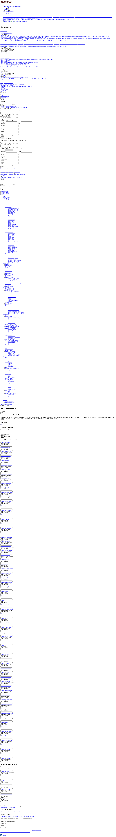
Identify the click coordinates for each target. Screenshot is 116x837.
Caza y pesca (11, 44)
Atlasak (6, 306)
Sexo (29, 44)
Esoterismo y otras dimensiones (79, 44)
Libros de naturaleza (103, 14)
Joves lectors (7, 285)
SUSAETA (4, 114)
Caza (1, 79)
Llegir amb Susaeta (9, 277)
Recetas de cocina (6, 17)
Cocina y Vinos (64, 44)
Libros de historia (33, 17)
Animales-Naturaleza (4, 44)
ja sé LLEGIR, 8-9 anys (12, 280)
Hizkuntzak (7, 305)
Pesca (3, 79)
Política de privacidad (4, 832)
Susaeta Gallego (6, 314)
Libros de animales (96, 14)
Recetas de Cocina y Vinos (10, 324)
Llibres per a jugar (8, 265)
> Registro (32, 816)
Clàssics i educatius (9, 267)
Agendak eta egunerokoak (13, 300)
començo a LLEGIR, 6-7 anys (13, 279)
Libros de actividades (45, 16)
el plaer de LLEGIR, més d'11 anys (14, 282)
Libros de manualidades (12, 247)
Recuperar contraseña (4, 106)
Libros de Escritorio (4, 45)
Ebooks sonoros (35, 59)
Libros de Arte (13, 84)
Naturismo (2, 82)
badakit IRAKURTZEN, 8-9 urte (14, 311)
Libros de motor (98, 17)
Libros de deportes (58, 17)
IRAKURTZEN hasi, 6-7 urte (13, 310)
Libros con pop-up (82, 14)
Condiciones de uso (13, 832)
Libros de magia (89, 14)
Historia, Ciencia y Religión (49, 44)
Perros (1, 78)
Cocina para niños (28, 16)
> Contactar (20, 811)
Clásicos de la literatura (4, 52)
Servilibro (4, 835)
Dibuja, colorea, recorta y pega (9, 14)
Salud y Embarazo (8, 344)
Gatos (33, 78)
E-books (4, 13)
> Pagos (9, 816)
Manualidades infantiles (36, 16)
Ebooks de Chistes (41, 59)
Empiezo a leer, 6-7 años (5, 66)
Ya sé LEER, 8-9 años (28, 19)
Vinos (4, 85)
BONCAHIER (16, 114)
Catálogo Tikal (22, 174)
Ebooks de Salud (3, 65)
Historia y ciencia (3, 84)
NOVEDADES (3, 202)
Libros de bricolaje (11, 18)
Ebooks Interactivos (28, 59)
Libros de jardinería (105, 17)
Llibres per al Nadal (9, 274)
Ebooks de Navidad (49, 59)
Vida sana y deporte (17, 44)
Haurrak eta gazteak (9, 290)
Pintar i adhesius (8, 271)
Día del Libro (3, 177)
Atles (6, 276)
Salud (5, 82)
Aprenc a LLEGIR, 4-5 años (13, 278)
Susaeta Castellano (6, 204)
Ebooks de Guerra (22, 64)
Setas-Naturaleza (25, 78)
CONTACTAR (3, 90)
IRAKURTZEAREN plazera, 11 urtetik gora (16, 313)
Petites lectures (8, 275)
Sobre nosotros (3, 87)
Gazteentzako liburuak (9, 289)
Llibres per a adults (9, 286)
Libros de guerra (51, 17)
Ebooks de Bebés (13, 55)
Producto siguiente (4, 803)
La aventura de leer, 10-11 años (23, 66)
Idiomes (6, 269)
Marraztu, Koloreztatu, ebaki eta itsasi (15, 296)
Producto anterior (3, 802)
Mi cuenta (2, 91)
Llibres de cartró (8, 272)
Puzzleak (9, 298)
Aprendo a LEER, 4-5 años (8, 19)
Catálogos (10, 404)
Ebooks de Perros (11, 62)
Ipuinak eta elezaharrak (12, 292)
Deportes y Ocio (8, 335)
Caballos (30, 78)
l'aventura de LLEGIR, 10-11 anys (14, 281)
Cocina (1, 85)
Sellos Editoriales (6, 20)
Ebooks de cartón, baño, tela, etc (18, 59)
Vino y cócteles (13, 17)
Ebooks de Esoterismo (25, 63)
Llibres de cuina (8, 273)
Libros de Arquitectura (20, 84)
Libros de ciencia (26, 17)
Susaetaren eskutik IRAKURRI (11, 307)
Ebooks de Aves (18, 62)
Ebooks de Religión (15, 64)
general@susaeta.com (36, 830)
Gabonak (7, 302)
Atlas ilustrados (11, 11)
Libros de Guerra (70, 44)
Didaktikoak (7, 304)
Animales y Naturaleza (19, 18)
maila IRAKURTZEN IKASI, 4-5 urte (15, 309)
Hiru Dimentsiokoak (12, 297)
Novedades (2, 174)
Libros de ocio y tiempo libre (74, 17)
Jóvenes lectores (6, 9)
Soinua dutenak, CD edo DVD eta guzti (15, 294)
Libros (4, 5)
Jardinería (6, 83)
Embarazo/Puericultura (15, 82)
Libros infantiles (10, 42)
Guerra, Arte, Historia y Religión (11, 340)
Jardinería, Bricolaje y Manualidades (37, 44)
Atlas (1, 55)
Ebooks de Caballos (25, 62)
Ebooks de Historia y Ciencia (6, 64)
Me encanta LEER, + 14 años (63, 19)
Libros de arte (39, 17)
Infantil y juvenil (8, 316)
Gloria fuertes (5, 11)
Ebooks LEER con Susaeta (10, 351)
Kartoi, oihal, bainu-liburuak (13, 291)
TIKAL (9, 114)
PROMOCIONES (4, 404)
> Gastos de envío (3, 816)
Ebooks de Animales (4, 62)
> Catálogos (15, 811)
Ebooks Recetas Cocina (5, 60)
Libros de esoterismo (83, 17)
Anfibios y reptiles (14, 78)
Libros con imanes (75, 14)
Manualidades (10, 83)
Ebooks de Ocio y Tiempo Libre (14, 63)
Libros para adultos (23, 42)
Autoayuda (9, 82)
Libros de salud (27, 18)
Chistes (65, 14)
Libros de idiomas (10, 16)
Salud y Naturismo (24, 44)
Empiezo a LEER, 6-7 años (18, 19)
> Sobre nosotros (3, 811)
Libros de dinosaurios (12, 224)
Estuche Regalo (58, 44)
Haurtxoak (10, 301)
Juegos (13, 80)
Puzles (71, 14)
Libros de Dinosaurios (46, 78)
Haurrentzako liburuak (9, 288)
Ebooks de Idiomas (6, 55)
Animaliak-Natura (8, 303)
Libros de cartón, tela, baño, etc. (31, 14)
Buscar (2, 137)
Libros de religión (45, 17)
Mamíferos (20, 78)
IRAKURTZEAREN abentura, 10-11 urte (16, 312)
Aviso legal (19, 832)
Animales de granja (38, 78)
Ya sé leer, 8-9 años (13, 66)
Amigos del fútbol (19, 177)
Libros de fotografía (91, 17)
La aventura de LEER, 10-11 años (38, 19)
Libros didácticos (40, 14)
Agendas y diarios (60, 14)
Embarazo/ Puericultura (11, 65)
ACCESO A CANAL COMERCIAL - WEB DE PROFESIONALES (13, 107)
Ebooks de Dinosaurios (33, 62)
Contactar (2, 169)
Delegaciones (3, 88)
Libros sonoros (54, 14)
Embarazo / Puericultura (34, 18)
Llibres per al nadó (8, 264)
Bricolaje (2, 83)
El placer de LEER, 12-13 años (51, 19)
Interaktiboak (10, 293)
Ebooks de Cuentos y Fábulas (6, 59)
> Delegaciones (10, 811)
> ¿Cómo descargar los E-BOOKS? (18, 816)
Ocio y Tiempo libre (4, 80)
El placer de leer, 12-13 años (34, 66)
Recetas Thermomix (19, 17)
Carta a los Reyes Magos (10, 177)
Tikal (7, 13)
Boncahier (10, 13)
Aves (10, 78)
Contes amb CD (8, 266)
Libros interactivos (47, 14)
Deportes (10, 80)
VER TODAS (3, 175)
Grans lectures (8, 268)
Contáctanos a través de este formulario (7, 807)
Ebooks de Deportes (4, 63)
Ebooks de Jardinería (4, 61)
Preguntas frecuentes (4, 89)
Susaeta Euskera (6, 287)
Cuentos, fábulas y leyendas (20, 14)
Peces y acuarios (6, 78)
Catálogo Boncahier (9, 174)
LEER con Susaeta (41, 42)
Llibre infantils (8, 284)
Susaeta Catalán (6, 263)
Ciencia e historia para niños (19, 16)
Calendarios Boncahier (12, 45)
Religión (8, 84)
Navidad (68, 14)
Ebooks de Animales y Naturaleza (11, 328)
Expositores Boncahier (21, 45)
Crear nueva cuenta (12, 106)
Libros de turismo (65, 17)
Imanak (9, 299)
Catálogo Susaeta (16, 174)
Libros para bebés (6, 7)
